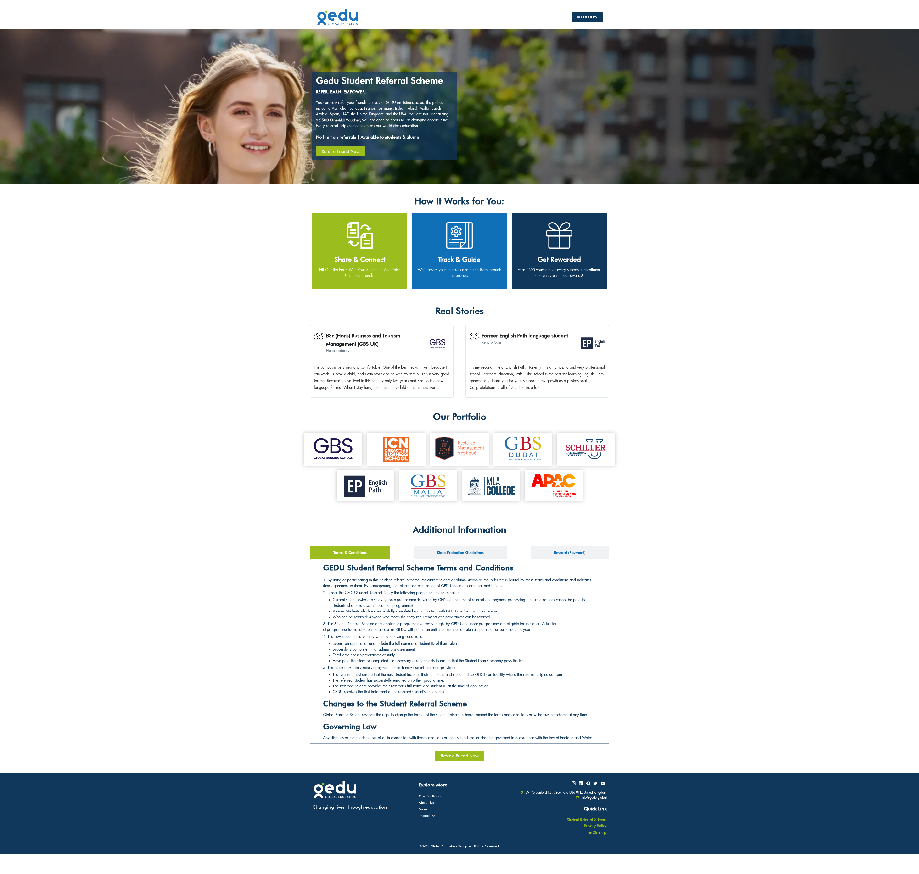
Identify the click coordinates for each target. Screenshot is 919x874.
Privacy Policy (595, 826)
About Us (426, 803)
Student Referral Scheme (587, 820)
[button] (460, 816)
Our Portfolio (430, 796)
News (423, 809)
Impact (424, 815)
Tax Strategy (596, 833)
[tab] (350, 552)
